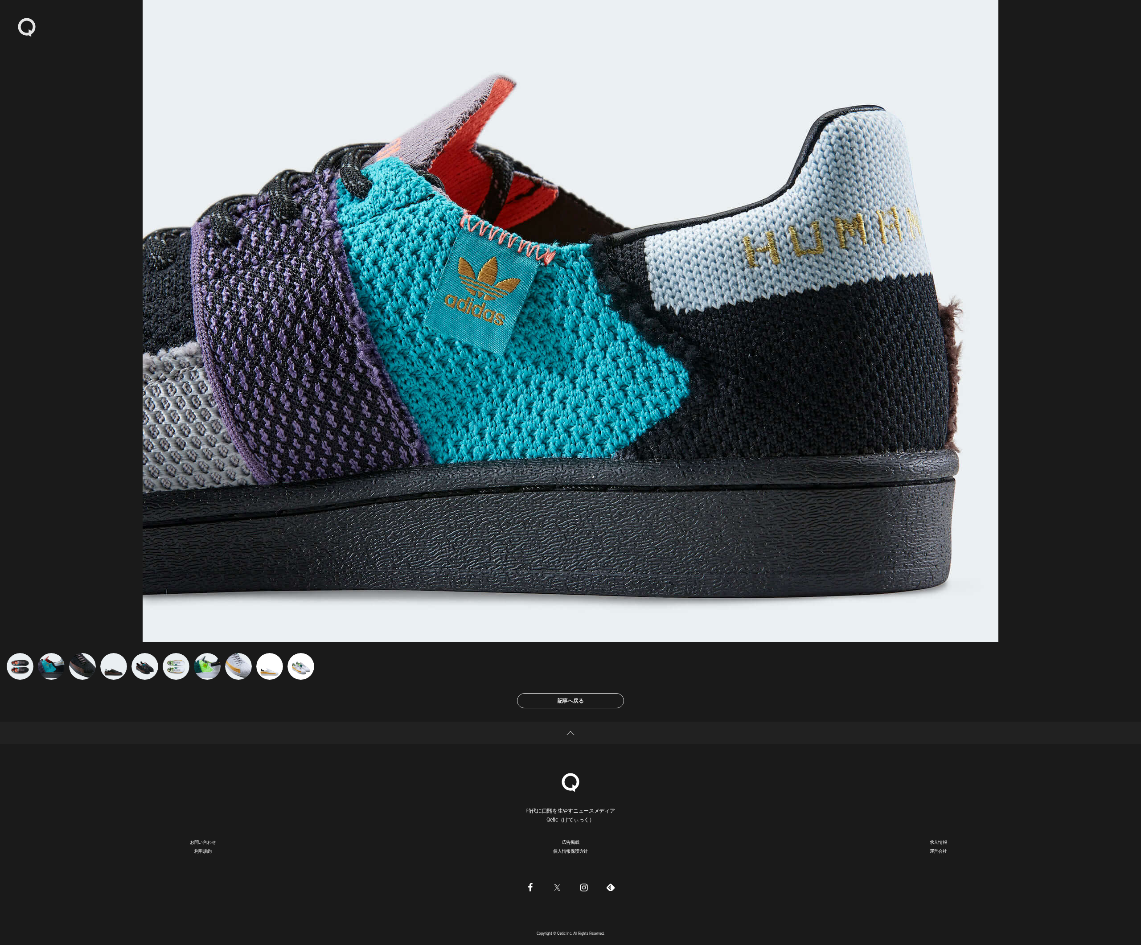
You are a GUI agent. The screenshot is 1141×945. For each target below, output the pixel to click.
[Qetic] (27, 27)
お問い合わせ (203, 842)
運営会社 (938, 851)
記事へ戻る (571, 700)
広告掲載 (570, 842)
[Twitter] (557, 887)
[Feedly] (610, 887)
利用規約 (203, 851)
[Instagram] (583, 887)
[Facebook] (530, 887)
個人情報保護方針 (570, 851)
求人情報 (938, 842)
